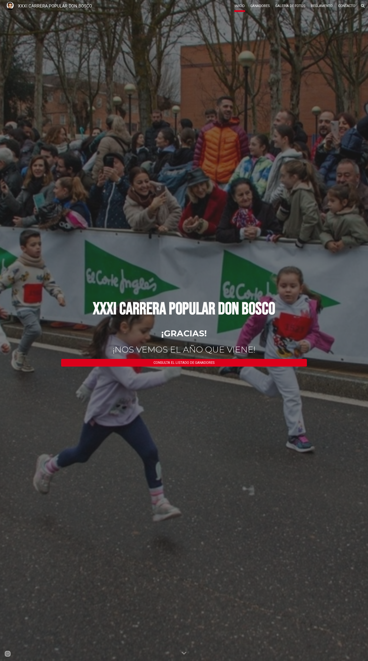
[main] (184, 309)
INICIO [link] (240, 6)
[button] (363, 6)
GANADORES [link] (260, 6)
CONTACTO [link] (346, 6)
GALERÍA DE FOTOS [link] (290, 6)
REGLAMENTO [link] (322, 6)
